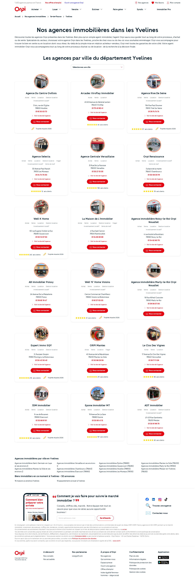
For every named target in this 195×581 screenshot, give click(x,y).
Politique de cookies (137, 569)
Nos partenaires (79, 552)
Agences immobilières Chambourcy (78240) (74, 469)
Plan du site (134, 556)
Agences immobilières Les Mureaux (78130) (116, 471)
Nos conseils (48, 556)
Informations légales (137, 559)
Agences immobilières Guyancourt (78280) (116, 466)
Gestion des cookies (137, 572)
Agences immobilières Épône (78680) (114, 463)
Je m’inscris (105, 518)
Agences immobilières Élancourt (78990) (73, 471)
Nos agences (106, 556)
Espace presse (106, 562)
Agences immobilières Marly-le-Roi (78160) (158, 466)
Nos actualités (49, 559)
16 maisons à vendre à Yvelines (27, 481)
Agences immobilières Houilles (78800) (115, 469)
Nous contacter (42, 121)
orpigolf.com (77, 556)
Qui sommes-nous (108, 559)
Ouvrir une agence (108, 566)
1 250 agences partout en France (28, 3)
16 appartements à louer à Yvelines (71, 481)
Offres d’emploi (107, 569)
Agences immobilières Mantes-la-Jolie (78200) (160, 463)
